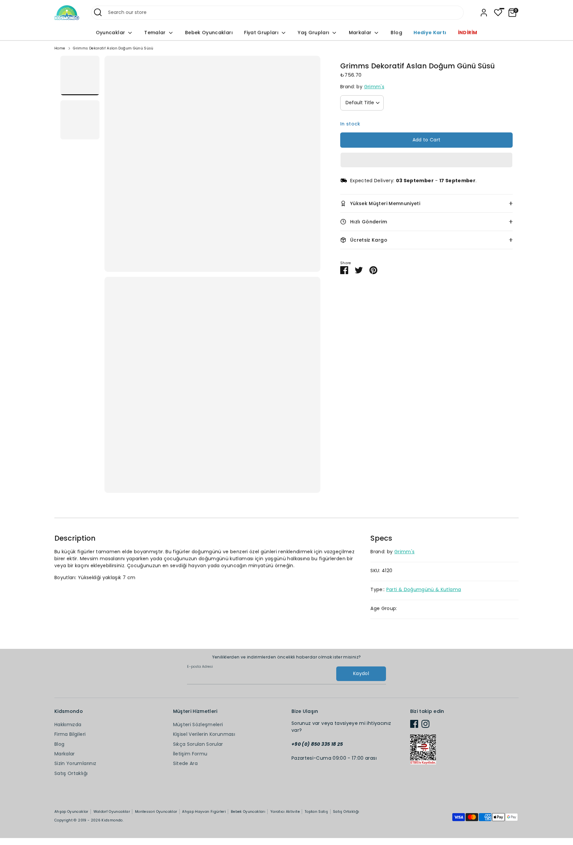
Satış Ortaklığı (71, 773)
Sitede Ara (185, 763)
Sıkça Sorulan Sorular (198, 744)
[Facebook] (414, 724)
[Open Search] (98, 12)
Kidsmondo (111, 820)
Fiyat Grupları (262, 32)
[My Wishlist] (498, 13)
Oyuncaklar (111, 32)
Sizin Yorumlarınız (75, 763)
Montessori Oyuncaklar (156, 811)
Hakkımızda (68, 724)
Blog (396, 32)
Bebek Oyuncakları (209, 32)
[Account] (484, 12)
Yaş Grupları (314, 32)
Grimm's (374, 86)
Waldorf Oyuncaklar (112, 811)
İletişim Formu (190, 753)
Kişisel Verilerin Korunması (204, 734)
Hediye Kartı (430, 32)
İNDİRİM (467, 32)
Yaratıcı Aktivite (285, 811)
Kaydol (361, 673)
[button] (426, 160)
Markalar (361, 32)
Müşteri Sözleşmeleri (198, 724)
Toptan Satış (316, 811)
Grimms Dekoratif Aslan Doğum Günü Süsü (113, 48)
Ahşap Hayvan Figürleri (204, 811)
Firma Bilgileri (70, 734)
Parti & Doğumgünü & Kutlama (423, 589)
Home (59, 48)
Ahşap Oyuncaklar (71, 811)
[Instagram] (425, 724)
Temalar (155, 32)
